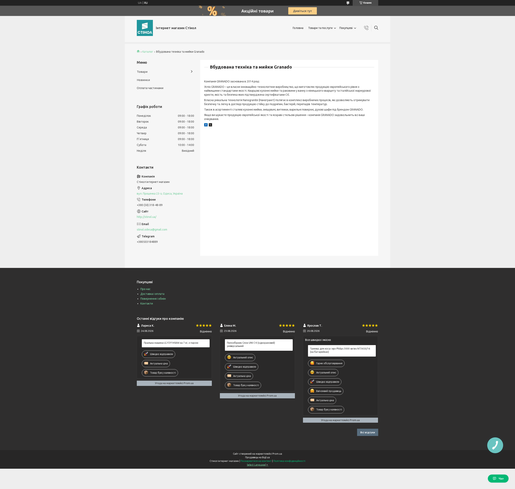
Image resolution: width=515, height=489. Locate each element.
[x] (210, 125)
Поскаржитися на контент (256, 461)
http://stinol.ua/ (146, 216)
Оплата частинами (150, 88)
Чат (501, 478)
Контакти (146, 303)
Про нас (145, 289)
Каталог (147, 51)
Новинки (143, 80)
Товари (142, 71)
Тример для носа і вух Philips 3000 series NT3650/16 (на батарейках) (340, 350)
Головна (298, 28)
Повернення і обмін (153, 298)
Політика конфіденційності (289, 461)
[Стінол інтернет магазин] (145, 28)
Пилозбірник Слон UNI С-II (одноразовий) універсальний (251, 344)
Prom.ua (277, 453)
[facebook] (206, 125)
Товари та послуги (320, 28)
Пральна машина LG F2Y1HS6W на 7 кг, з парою (171, 342)
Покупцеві (346, 28)
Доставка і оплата (152, 293)
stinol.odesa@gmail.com (152, 229)
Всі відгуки (367, 432)
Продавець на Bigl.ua (257, 457)
